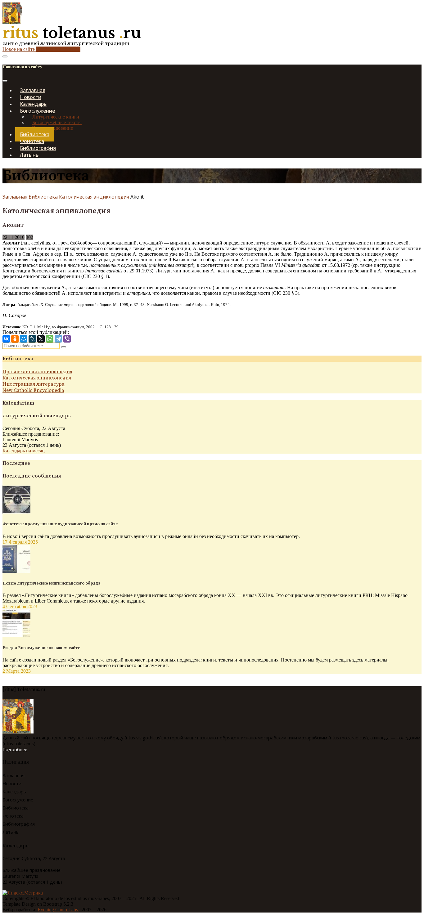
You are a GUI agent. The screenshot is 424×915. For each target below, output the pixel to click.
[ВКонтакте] (6, 339)
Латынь (29, 154)
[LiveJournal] (32, 339)
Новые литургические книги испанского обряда (51, 583)
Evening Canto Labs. (58, 909)
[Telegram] (58, 339)
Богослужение (17, 800)
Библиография (18, 824)
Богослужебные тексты (57, 122)
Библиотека (43, 196)
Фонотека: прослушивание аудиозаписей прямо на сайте (60, 524)
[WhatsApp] (49, 339)
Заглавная (14, 196)
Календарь (14, 792)
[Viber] (67, 339)
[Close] (4, 81)
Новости (11, 784)
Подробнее (14, 749)
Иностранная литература (33, 384)
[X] (41, 339)
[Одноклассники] (15, 339)
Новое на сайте (41, 49)
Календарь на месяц (23, 450)
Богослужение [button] (37, 110)
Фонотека (13, 816)
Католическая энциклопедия (94, 196)
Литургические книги (55, 116)
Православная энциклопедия (37, 372)
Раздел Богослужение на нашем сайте (41, 647)
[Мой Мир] (23, 339)
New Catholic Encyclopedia (33, 390)
